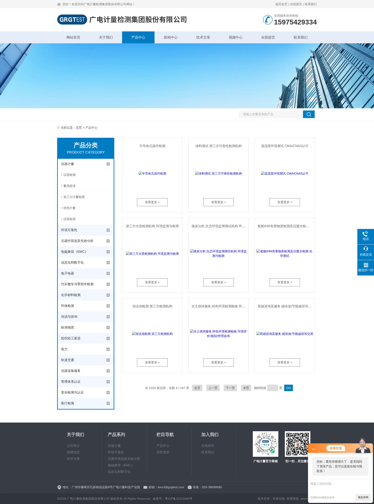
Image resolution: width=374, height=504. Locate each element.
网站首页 (73, 37)
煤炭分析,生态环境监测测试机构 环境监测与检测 (220, 226)
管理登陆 (293, 498)
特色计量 (69, 208)
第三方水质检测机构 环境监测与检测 (152, 226)
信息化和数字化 (72, 262)
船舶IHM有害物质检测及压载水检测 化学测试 (286, 226)
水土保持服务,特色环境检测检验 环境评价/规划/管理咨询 (220, 306)
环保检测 (67, 306)
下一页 (230, 388)
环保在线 (279, 498)
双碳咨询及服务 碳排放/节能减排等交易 (286, 306)
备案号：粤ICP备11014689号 (172, 498)
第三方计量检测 (74, 197)
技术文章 (203, 37)
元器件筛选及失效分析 (77, 241)
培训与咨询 (69, 316)
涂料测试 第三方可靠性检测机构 (218, 146)
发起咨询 (363, 497)
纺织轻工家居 (71, 338)
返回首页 (281, 4)
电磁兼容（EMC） (74, 251)
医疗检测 (67, 403)
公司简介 (73, 445)
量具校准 (69, 186)
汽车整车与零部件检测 (77, 284)
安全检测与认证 (72, 392)
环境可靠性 (69, 230)
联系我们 (311, 4)
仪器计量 (67, 164)
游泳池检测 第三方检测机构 (152, 306)
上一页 (213, 388)
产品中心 (138, 37)
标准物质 (67, 327)
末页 (246, 388)
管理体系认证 (71, 381)
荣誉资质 (162, 452)
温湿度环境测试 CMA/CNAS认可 (284, 146)
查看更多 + (152, 202)
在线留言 (296, 4)
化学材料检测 (71, 295)
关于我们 (106, 37)
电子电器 (67, 273)
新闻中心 (171, 37)
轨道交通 (67, 360)
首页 (79, 127)
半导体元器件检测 (152, 146)
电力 (64, 349)
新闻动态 (73, 452)
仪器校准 (69, 219)
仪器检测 (69, 175)
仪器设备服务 (71, 371)
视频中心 (236, 37)
